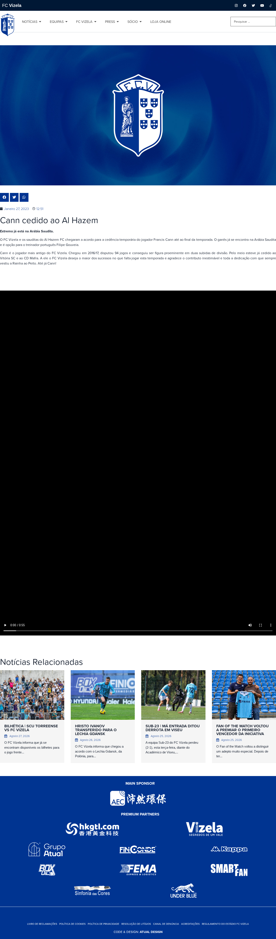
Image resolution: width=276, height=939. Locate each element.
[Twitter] (253, 5)
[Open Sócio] (140, 21)
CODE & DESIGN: (138, 932)
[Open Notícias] (40, 21)
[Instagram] (236, 5)
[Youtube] (262, 5)
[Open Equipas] (66, 21)
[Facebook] (245, 5)
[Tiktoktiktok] (270, 5)
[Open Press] (117, 21)
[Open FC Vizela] (95, 21)
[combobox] (253, 21)
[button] (4, 197)
